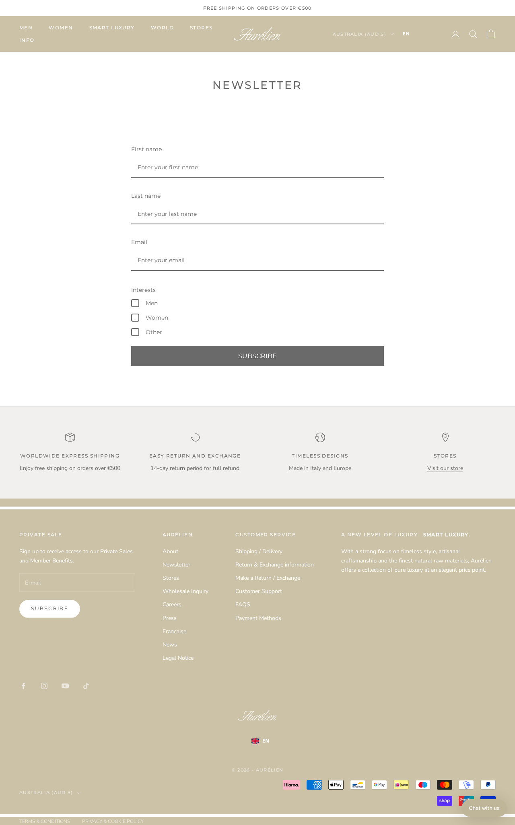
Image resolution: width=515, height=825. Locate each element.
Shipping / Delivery (258, 551)
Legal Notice (178, 658)
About (170, 551)
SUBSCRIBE (257, 356)
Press (170, 618)
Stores (201, 28)
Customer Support (258, 591)
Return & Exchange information (274, 564)
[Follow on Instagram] (44, 686)
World (162, 28)
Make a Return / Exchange (267, 578)
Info (27, 40)
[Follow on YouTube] (65, 686)
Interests (143, 289)
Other (154, 332)
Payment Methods (258, 618)
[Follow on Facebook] (23, 686)
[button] (484, 808)
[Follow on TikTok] (86, 686)
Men (26, 28)
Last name (146, 195)
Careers (172, 604)
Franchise (174, 631)
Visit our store (445, 468)
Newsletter (176, 564)
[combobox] (418, 34)
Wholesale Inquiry (185, 591)
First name (146, 149)
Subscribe (49, 608)
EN (406, 34)
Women (61, 28)
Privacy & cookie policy (113, 821)
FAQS (242, 604)
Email (139, 242)
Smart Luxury (112, 28)
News (170, 645)
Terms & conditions (44, 821)
